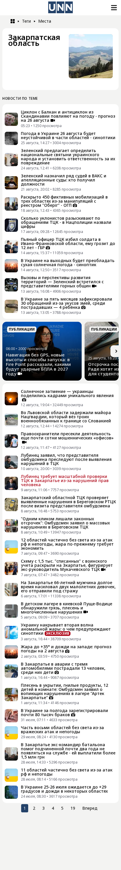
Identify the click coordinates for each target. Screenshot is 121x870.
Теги (26, 21)
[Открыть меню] (113, 8)
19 (72, 808)
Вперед (90, 808)
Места (44, 21)
